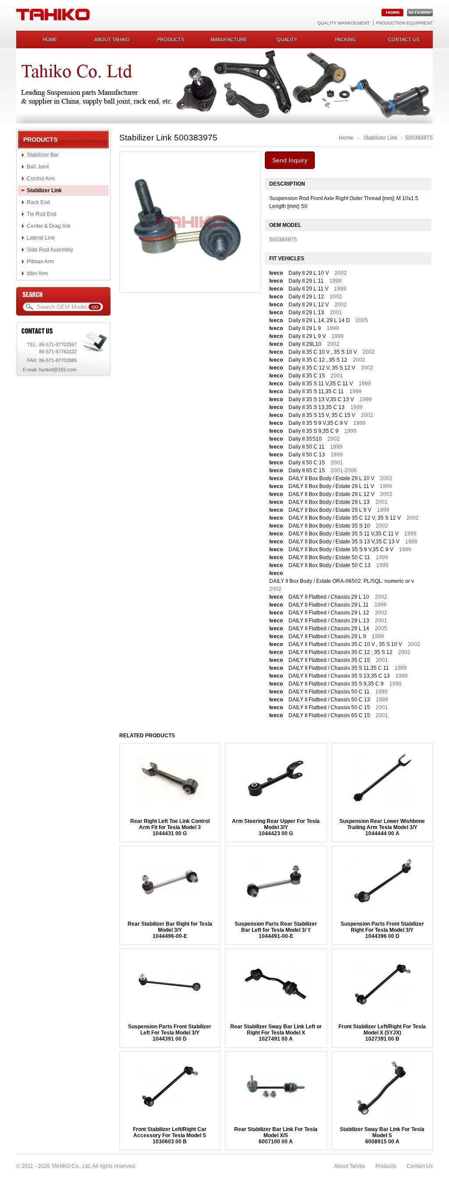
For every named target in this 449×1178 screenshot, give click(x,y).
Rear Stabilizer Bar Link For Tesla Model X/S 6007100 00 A (275, 1135)
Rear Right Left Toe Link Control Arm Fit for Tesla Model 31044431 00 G (170, 827)
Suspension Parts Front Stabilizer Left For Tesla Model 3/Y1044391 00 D (169, 1033)
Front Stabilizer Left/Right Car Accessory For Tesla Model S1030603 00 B (170, 1135)
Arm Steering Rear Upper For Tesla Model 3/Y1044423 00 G (276, 827)
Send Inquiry (289, 160)
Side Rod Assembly (50, 250)
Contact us (403, 39)
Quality (287, 39)
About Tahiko (112, 39)
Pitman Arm (40, 262)
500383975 (419, 138)
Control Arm (41, 179)
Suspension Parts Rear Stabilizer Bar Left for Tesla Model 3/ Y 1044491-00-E (276, 930)
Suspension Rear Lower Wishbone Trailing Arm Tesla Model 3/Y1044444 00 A (382, 827)
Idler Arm (37, 273)
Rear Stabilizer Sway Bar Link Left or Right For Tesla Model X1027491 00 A (276, 1033)
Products (170, 39)
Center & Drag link (49, 226)
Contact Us (419, 1166)
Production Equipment (404, 23)
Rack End (38, 202)
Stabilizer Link (44, 190)
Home (50, 39)
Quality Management (343, 23)
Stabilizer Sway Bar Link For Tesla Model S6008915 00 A (382, 1135)
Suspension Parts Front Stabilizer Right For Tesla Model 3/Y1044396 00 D (382, 930)
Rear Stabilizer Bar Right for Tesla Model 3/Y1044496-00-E (170, 930)
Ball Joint (38, 167)
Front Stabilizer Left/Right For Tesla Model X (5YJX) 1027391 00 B (382, 1033)
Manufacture (228, 39)
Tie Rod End (42, 214)
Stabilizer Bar (43, 155)
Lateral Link (41, 238)
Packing (345, 39)
